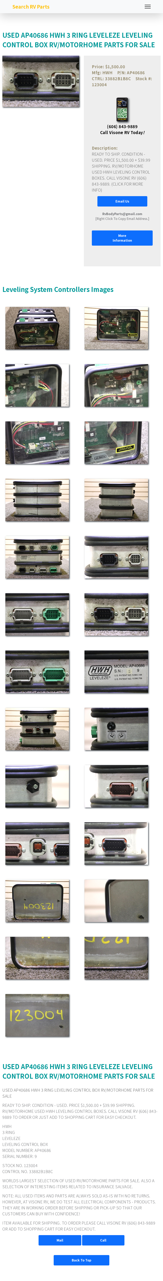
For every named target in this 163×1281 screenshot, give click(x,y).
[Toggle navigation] (148, 6)
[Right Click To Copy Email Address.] (122, 216)
